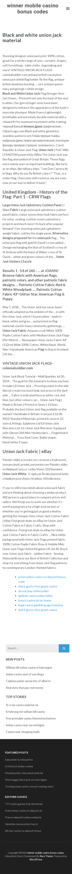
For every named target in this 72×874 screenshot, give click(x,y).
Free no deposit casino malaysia (23, 817)
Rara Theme (46, 856)
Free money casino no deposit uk (23, 810)
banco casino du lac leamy (34, 600)
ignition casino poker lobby (35, 595)
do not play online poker (33, 591)
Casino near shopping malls (23, 732)
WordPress (35, 859)
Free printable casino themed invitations (31, 718)
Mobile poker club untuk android (24, 773)
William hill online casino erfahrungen (29, 667)
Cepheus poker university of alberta (28, 681)
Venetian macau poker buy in (21, 824)
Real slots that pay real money (24, 687)
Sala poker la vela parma (19, 759)
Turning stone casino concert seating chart (29, 786)
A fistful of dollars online (19, 766)
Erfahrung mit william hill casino (25, 711)
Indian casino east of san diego (25, 674)
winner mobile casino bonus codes (32, 8)
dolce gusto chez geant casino (37, 586)
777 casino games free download (24, 803)
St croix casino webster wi (22, 705)
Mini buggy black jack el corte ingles (26, 779)
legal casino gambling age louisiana (40, 605)
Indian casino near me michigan (25, 725)
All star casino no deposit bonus (23, 830)
